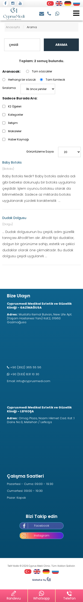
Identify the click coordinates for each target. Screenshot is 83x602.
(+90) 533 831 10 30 (57, 13)
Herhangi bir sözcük (22, 80)
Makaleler (14, 131)
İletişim (13, 123)
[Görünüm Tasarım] (41, 580)
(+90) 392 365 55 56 (50, 13)
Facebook (41, 525)
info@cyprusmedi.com (42, 13)
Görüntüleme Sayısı (40, 151)
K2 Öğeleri (14, 106)
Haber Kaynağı (18, 139)
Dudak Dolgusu (14, 218)
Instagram (41, 535)
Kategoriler (15, 115)
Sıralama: (9, 88)
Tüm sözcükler (42, 71)
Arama (61, 44)
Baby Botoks (12, 162)
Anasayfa (13, 27)
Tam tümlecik (55, 80)
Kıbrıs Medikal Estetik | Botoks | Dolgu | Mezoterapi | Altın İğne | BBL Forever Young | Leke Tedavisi (13, 14)
